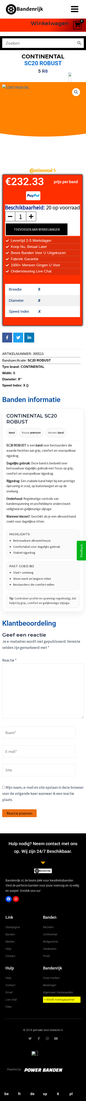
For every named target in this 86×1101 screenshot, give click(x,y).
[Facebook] (9, 899)
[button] (76, 92)
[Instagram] (16, 899)
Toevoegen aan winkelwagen (37, 229)
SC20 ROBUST (43, 63)
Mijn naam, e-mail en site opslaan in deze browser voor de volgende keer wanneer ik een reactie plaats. (43, 793)
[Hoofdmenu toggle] (75, 9)
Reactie (9, 660)
